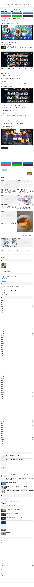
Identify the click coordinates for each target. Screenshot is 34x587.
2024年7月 (17, 327)
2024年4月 (17, 333)
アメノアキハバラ (3, 288)
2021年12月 (17, 390)
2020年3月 (17, 433)
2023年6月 (17, 353)
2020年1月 (17, 437)
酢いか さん (4, 281)
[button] (32, 257)
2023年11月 (17, 343)
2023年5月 (17, 355)
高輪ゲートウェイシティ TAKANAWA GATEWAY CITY (9, 290)
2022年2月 (17, 386)
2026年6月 (17, 304)
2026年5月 (17, 306)
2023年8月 (17, 349)
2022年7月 (17, 376)
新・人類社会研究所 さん (6, 278)
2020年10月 (17, 419)
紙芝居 (17, 575)
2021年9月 (17, 396)
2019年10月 (17, 443)
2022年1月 (17, 388)
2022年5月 (17, 380)
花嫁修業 (17, 577)
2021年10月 (17, 394)
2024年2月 (17, 337)
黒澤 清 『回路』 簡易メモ (5, 294)
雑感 (17, 579)
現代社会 (17, 573)
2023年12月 (17, 341)
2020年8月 (17, 423)
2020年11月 (17, 417)
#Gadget (17, 544)
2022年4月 (17, 382)
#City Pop (17, 542)
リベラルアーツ (17, 563)
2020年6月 (17, 427)
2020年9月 (17, 421)
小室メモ (17, 567)
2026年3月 (17, 310)
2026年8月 (17, 300)
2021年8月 (17, 398)
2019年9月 (17, 445)
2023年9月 (17, 347)
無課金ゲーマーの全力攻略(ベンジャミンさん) (9, 276)
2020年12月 (17, 415)
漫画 (17, 571)
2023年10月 (17, 345)
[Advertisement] (9, 155)
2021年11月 (17, 392)
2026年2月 (17, 312)
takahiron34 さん (4, 277)
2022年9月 (17, 372)
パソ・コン (17, 561)
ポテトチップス (3, 292)
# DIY (17, 540)
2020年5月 (17, 429)
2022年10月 (17, 370)
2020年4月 (17, 431)
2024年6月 (17, 329)
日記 (17, 569)
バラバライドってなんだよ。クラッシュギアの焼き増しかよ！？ (10, 286)
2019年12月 (17, 439)
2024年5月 (17, 331)
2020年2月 (17, 435)
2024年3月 (17, 335)
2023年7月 (17, 351)
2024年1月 (17, 339)
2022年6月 (17, 378)
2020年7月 (17, 425)
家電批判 (17, 565)
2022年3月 (17, 384)
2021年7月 (17, 400)
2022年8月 (17, 374)
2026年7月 (17, 302)
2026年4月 (17, 308)
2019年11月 (17, 441)
